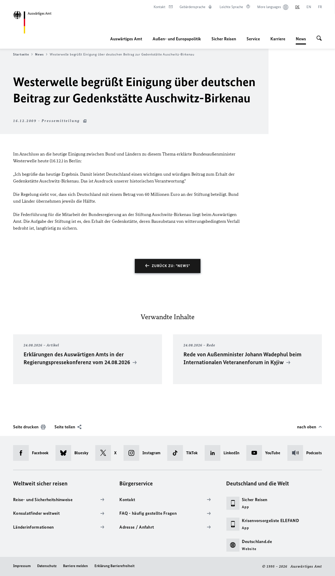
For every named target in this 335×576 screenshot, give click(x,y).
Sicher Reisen (223, 38)
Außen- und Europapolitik (177, 38)
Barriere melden (75, 566)
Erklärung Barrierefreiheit (114, 566)
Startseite (21, 54)
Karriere (277, 38)
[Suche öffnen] (319, 39)
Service (253, 38)
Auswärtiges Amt (126, 38)
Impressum (22, 566)
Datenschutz (47, 566)
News (301, 40)
